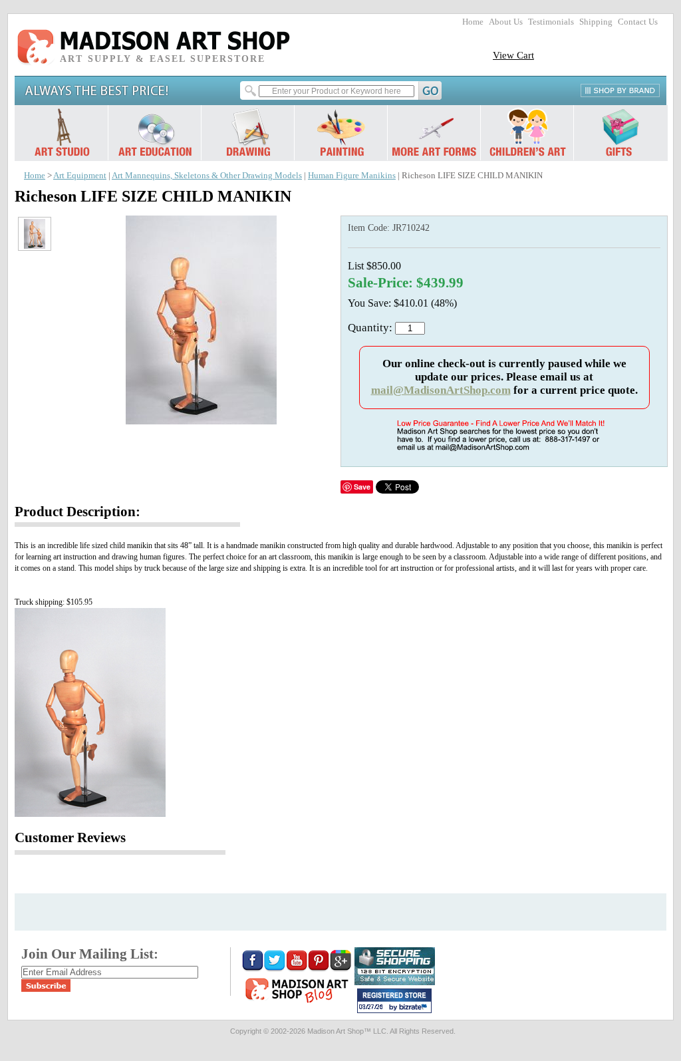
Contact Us (638, 22)
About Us (506, 22)
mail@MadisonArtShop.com (441, 390)
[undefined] (201, 420)
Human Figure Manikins (352, 175)
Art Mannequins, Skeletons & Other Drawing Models (207, 175)
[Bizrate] (415, 1007)
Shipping (596, 22)
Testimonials (551, 22)
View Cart (513, 55)
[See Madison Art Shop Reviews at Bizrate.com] (394, 1000)
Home (472, 22)
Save (362, 487)
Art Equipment (79, 175)
